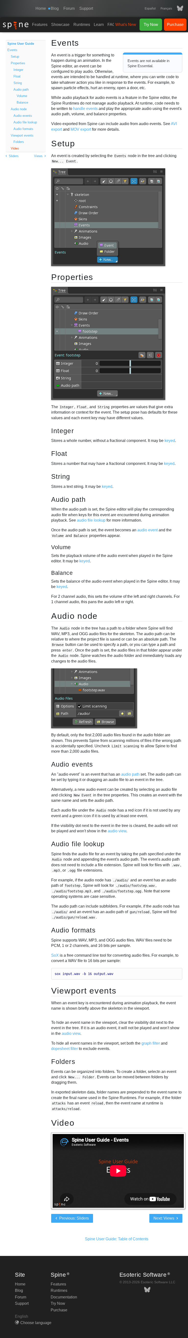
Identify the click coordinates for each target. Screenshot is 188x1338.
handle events (85, 109)
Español (150, 8)
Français (166, 8)
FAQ (111, 24)
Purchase (175, 24)
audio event (147, 530)
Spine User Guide (20, 43)
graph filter (150, 1043)
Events (12, 50)
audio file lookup (91, 520)
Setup (15, 56)
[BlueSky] (177, 8)
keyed (169, 441)
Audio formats (23, 129)
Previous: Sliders (73, 1218)
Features (39, 24)
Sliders (13, 156)
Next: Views (164, 1218)
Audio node (19, 109)
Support (86, 8)
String (17, 83)
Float (17, 76)
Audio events (22, 116)
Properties (18, 63)
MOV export (80, 129)
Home (40, 8)
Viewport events (22, 135)
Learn (99, 24)
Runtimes (81, 24)
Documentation (64, 1297)
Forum (69, 8)
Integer (18, 70)
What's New (125, 24)
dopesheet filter (64, 1049)
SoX (55, 955)
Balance (22, 102)
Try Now (151, 24)
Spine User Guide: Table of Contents (116, 1239)
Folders (18, 142)
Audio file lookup (25, 122)
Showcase (60, 24)
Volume (22, 96)
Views (39, 156)
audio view (117, 831)
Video (15, 148)
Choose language (35, 1323)
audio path (130, 774)
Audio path (21, 89)
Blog (19, 1290)
